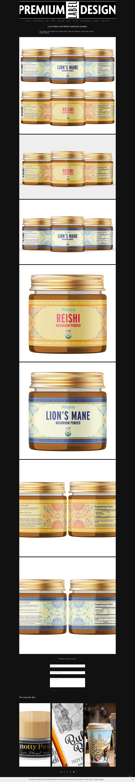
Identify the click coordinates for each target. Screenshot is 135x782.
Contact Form (105, 21)
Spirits (53, 21)
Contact (74, 775)
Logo (67, 775)
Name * (51, 663)
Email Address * (53, 670)
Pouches (75, 21)
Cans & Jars (60, 21)
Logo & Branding (85, 21)
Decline (101, 779)
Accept (96, 779)
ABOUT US (28, 21)
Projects (61, 775)
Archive (70, 775)
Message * (52, 676)
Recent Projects (38, 21)
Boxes (68, 21)
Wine (47, 21)
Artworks (96, 21)
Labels (64, 775)
